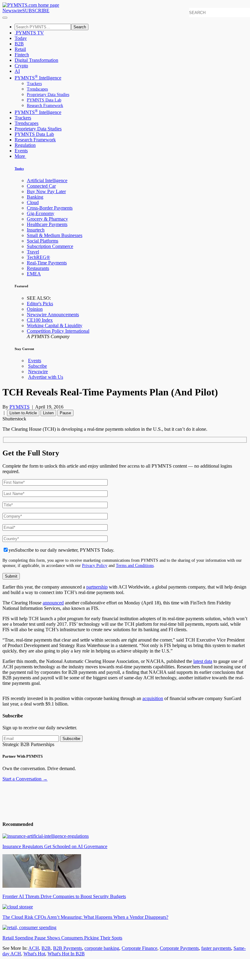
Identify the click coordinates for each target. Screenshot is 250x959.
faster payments (216, 948)
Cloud (33, 202)
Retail (20, 49)
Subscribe (37, 366)
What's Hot (34, 953)
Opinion (35, 309)
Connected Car (41, 186)
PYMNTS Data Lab (44, 100)
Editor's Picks (40, 303)
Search (79, 27)
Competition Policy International (58, 331)
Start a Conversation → (25, 778)
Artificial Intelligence (47, 180)
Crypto (21, 65)
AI (17, 71)
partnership (97, 586)
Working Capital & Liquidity (54, 325)
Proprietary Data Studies (48, 94)
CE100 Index (40, 320)
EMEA (34, 273)
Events (21, 150)
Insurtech (36, 229)
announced (53, 602)
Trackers (34, 83)
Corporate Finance (139, 948)
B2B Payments (67, 948)
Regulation (25, 145)
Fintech (22, 54)
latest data (202, 661)
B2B (19, 43)
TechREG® (38, 257)
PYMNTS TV (29, 32)
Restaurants (38, 268)
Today (21, 38)
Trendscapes (37, 89)
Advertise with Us (45, 377)
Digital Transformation (36, 60)
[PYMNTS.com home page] (30, 5)
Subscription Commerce (50, 246)
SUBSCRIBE (35, 10)
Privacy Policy (94, 565)
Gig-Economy (40, 213)
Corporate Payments (179, 948)
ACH (33, 948)
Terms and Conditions (135, 565)
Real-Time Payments (47, 262)
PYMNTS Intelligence (38, 77)
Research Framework (45, 105)
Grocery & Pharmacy (47, 218)
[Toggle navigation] (4, 18)
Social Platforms (42, 240)
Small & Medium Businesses (54, 235)
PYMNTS (19, 406)
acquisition (152, 698)
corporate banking (101, 948)
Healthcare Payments (47, 224)
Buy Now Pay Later (46, 191)
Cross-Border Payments (50, 208)
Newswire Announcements (53, 314)
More (20, 156)
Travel (33, 251)
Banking (35, 197)
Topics (19, 168)
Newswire (12, 10)
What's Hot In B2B (66, 953)
